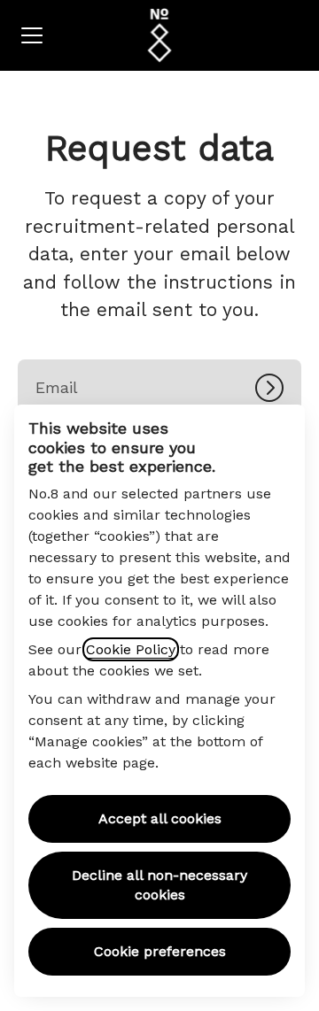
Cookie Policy (130, 649)
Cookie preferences (160, 951)
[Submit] (278, 387)
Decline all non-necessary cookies (159, 885)
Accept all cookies (160, 818)
